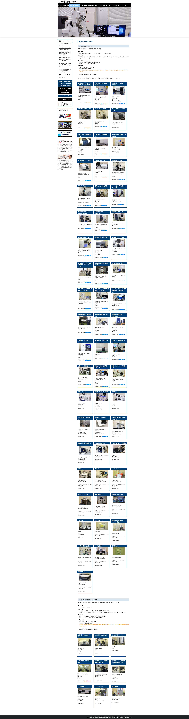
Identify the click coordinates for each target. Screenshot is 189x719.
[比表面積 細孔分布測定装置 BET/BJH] (119, 424)
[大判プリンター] (85, 577)
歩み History (91, 5)
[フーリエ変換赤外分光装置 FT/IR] (85, 142)
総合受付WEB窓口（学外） (65, 99)
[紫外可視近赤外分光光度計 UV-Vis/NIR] (85, 167)
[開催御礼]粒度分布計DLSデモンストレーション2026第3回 (65, 59)
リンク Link (123, 5)
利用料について (87, 63)
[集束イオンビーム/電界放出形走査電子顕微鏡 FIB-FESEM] (118, 669)
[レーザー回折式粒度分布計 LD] (85, 423)
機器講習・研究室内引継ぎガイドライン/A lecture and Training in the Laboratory (65, 83)
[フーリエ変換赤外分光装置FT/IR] (119, 116)
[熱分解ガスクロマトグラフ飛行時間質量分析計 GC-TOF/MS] (85, 272)
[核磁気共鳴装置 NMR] (119, 166)
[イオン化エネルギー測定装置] (119, 449)
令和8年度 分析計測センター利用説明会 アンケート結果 (65, 70)
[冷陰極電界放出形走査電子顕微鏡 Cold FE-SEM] (85, 296)
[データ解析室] (102, 551)
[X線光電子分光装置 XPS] (85, 114)
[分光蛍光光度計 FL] (102, 165)
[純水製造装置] (118, 692)
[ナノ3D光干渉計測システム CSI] (119, 347)
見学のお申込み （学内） (65, 96)
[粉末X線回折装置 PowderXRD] (102, 219)
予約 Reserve (84, 5)
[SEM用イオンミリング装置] (102, 397)
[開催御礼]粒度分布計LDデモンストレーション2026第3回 (65, 54)
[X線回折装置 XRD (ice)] (118, 641)
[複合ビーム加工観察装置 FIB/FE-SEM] (102, 372)
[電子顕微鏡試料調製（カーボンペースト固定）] (119, 527)
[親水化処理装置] (102, 500)
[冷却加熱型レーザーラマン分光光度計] (119, 142)
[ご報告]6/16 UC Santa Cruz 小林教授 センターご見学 (65, 65)
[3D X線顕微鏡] (84, 691)
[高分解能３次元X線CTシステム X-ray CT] (102, 348)
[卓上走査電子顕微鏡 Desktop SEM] (119, 321)
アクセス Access (115, 5)
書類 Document (106, 5)
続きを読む (62, 77)
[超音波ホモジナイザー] (119, 499)
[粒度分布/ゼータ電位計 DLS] (102, 423)
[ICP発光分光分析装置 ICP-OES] (102, 244)
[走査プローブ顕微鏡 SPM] (85, 371)
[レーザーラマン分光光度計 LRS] (102, 142)
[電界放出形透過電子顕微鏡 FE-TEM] (102, 270)
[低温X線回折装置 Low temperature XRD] (85, 218)
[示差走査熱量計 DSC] (102, 449)
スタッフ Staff (98, 5)
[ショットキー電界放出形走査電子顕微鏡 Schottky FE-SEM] (119, 297)
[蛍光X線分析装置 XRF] (119, 217)
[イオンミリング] (85, 397)
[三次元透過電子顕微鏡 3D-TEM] (84, 668)
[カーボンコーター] (119, 474)
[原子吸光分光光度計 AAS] (119, 243)
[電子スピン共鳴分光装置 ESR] (102, 193)
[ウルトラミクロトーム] (119, 397)
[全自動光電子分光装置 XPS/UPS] (119, 90)
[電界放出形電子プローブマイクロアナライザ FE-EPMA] (85, 89)
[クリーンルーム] (102, 526)
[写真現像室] (119, 551)
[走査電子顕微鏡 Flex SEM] (85, 320)
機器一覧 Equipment (75, 5)
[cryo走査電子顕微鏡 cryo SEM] (102, 321)
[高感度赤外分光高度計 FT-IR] (84, 642)
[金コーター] (102, 474)
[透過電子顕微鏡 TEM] (119, 269)
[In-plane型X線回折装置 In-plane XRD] (119, 193)
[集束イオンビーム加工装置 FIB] (119, 373)
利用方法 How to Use (63, 5)
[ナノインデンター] (101, 692)
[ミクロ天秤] (85, 526)
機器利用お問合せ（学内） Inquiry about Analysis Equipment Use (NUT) (65, 90)
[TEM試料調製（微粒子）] (85, 551)
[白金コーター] (85, 474)
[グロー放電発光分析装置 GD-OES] (102, 90)
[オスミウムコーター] (85, 500)
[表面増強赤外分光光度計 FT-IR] (101, 642)
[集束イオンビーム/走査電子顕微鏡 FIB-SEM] (101, 668)
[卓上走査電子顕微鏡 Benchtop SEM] (85, 347)
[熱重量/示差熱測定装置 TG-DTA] (85, 450)
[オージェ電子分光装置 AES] (102, 114)
